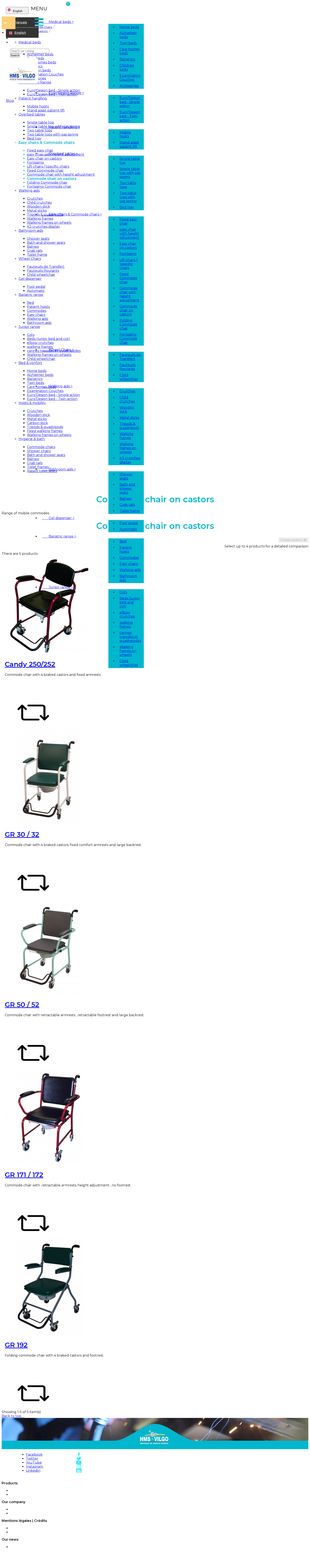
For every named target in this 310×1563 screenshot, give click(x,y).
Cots (123, 592)
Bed (123, 541)
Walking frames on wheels (128, 448)
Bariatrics (127, 59)
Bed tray (127, 207)
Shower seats (126, 476)
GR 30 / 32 (22, 834)
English (20, 33)
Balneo (126, 499)
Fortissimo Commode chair (128, 339)
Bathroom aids (59, 469)
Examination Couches (130, 78)
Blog (10, 101)
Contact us (44, 1513)
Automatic (128, 529)
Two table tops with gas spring (128, 197)
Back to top (13, 1416)
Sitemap (44, 1495)
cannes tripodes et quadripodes (130, 637)
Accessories (129, 86)
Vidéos (44, 1547)
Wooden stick (127, 410)
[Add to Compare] (33, 727)
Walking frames (126, 436)
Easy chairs (129, 564)
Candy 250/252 (30, 664)
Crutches (127, 391)
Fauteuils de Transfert (130, 357)
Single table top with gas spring (130, 173)
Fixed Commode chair (128, 278)
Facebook (34, 1455)
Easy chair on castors (128, 246)
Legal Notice (44, 1528)
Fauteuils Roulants (127, 367)
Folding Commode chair (128, 324)
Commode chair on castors (128, 310)
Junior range (57, 587)
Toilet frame (130, 511)
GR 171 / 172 (24, 1175)
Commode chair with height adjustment (129, 294)
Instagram (34, 1467)
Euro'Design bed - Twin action (130, 116)
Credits (44, 1532)
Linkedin (33, 1471)
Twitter (32, 1459)
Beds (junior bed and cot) (130, 602)
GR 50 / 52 (22, 1004)
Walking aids (57, 386)
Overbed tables (60, 154)
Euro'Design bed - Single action (130, 102)
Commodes (129, 558)
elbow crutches (127, 614)
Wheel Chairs (58, 350)
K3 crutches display (130, 460)
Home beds (129, 27)
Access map (44, 1509)
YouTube (34, 1463)
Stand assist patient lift (129, 144)
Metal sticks (129, 418)
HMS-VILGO (44, 1491)
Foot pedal (129, 523)
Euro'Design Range (63, 93)
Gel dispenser (58, 518)
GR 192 (16, 1345)
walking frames (126, 625)
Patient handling (61, 127)
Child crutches (127, 399)
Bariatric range (59, 536)
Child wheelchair (129, 377)
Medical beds (58, 22)
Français (20, 22)
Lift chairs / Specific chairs (128, 264)
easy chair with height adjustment (129, 234)
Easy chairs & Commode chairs (72, 214)
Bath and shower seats (127, 488)
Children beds (127, 67)
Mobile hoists (125, 134)
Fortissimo (128, 254)
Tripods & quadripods (129, 426)
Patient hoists (126, 550)
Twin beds (128, 43)
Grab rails (127, 505)
